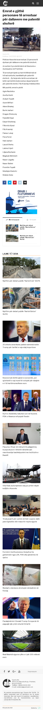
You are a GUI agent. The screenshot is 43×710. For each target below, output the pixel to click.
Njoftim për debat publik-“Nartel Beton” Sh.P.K (28, 227)
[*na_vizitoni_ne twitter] (9, 671)
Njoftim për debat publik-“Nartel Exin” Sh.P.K (27, 237)
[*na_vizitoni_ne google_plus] (14, 671)
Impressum (32, 672)
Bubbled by (34, 708)
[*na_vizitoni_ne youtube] (19, 671)
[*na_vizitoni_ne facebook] (4, 671)
